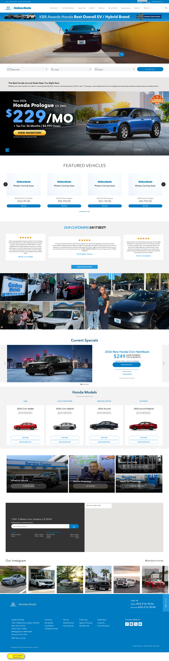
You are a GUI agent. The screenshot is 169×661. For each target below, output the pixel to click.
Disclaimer (138, 149)
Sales (142, 603)
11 (163, 123)
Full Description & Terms (127, 378)
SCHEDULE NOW (28, 486)
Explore (25, 438)
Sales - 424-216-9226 (11, 1)
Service (143, 607)
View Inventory (25, 442)
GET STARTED (90, 486)
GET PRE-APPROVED (137, 486)
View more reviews (84, 267)
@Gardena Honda (154, 560)
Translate (148, 2)
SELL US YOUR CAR (137, 467)
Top (166, 605)
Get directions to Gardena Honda (22, 522)
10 (163, 121)
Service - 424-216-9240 (24, 1)
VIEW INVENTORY (126, 365)
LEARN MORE (127, 374)
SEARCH (150, 69)
